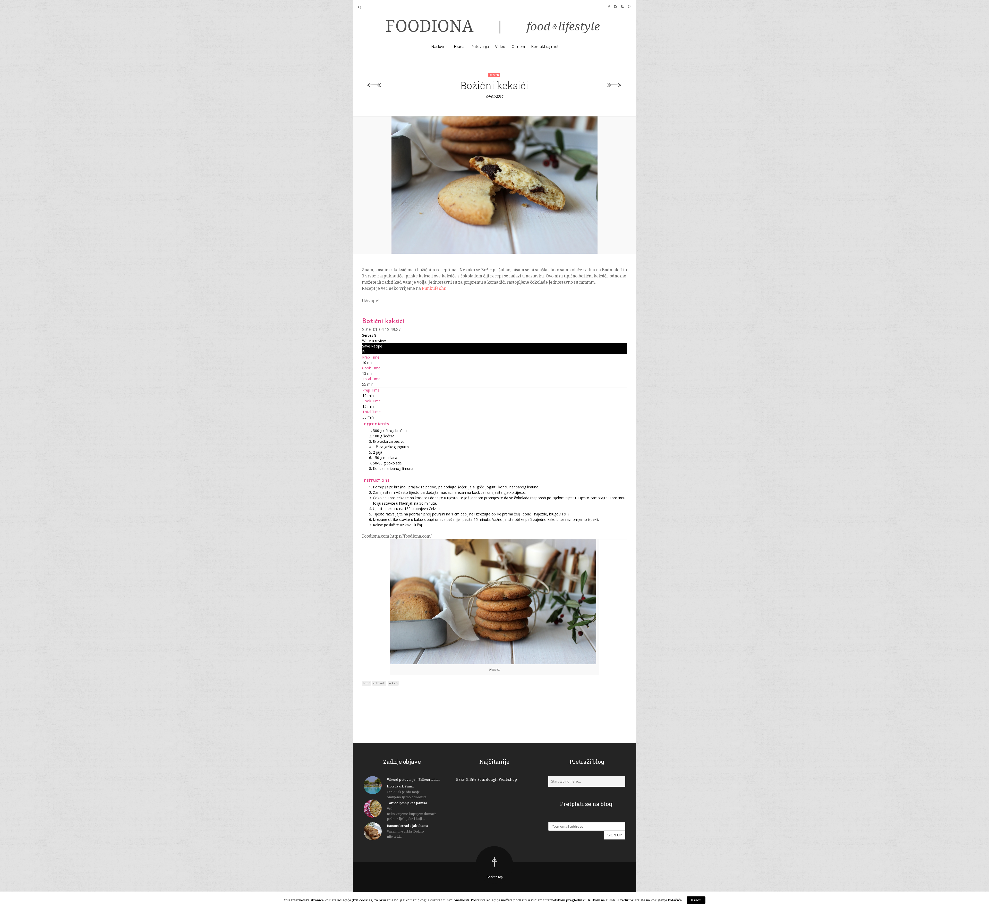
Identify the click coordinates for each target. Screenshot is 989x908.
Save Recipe (372, 346)
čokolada (379, 683)
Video (500, 46)
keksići (393, 683)
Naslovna (439, 46)
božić (366, 683)
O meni (518, 46)
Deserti (494, 75)
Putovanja (480, 46)
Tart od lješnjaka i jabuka (407, 803)
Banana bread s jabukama (407, 825)
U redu (696, 900)
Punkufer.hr (433, 288)
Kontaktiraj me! (544, 46)
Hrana (459, 46)
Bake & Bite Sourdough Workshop (486, 779)
